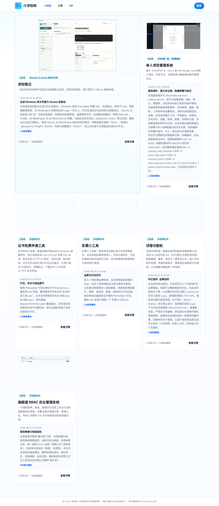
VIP (71, 5)
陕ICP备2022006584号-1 (114, 501)
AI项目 (47, 5)
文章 (60, 5)
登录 (199, 5)
